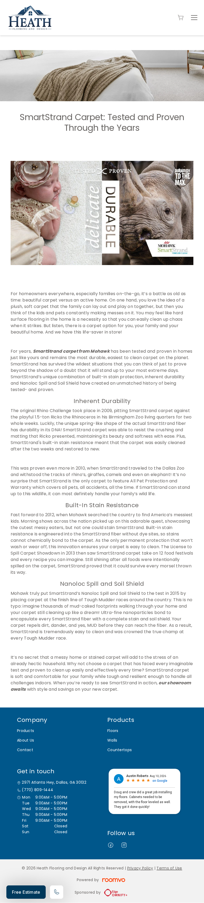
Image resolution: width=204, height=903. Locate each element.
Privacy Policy (140, 868)
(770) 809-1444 (37, 789)
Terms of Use (169, 868)
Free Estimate (26, 892)
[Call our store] (56, 892)
